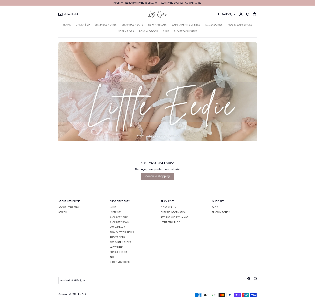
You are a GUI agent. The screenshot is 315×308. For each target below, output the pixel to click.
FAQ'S (215, 207)
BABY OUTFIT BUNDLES (186, 25)
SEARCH (62, 212)
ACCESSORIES (214, 25)
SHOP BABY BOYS (132, 25)
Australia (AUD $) (71, 280)
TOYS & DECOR (148, 31)
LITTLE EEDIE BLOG (170, 222)
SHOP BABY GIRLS (106, 25)
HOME (67, 25)
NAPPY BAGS (126, 31)
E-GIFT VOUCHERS (185, 31)
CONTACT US (168, 207)
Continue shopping (157, 176)
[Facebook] (248, 278)
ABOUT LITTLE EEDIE (69, 207)
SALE (166, 31)
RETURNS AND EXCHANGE (174, 217)
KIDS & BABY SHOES (240, 25)
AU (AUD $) (225, 14)
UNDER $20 (83, 25)
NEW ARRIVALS (157, 25)
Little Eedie (82, 294)
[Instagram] (255, 278)
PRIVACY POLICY (221, 212)
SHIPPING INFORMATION (173, 212)
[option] (157, 91)
